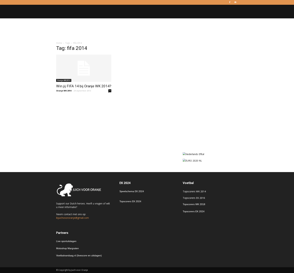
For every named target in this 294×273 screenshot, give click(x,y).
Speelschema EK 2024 (131, 191)
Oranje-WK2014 (63, 80)
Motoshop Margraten (67, 248)
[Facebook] (229, 2)
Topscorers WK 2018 (194, 204)
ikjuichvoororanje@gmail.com (72, 217)
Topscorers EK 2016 (194, 197)
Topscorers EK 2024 (130, 201)
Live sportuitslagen (66, 241)
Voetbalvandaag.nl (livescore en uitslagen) (79, 255)
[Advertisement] (147, 30)
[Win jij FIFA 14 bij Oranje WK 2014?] (83, 68)
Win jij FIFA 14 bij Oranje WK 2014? (83, 86)
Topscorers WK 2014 (194, 191)
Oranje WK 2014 (63, 90)
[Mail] (235, 2)
